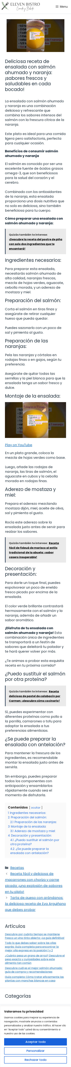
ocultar (35, 808)
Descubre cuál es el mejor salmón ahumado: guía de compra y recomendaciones (33, 970)
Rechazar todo (36, 1060)
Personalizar (35, 1051)
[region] (35, 1036)
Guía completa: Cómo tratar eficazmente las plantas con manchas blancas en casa (34, 979)
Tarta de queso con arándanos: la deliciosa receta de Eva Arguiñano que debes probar (35, 903)
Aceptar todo (35, 1042)
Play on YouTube (18, 445)
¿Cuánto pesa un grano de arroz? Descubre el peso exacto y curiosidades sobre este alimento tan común (35, 959)
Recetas (17, 867)
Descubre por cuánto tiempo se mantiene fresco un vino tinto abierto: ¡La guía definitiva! (34, 936)
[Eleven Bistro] (21, 6)
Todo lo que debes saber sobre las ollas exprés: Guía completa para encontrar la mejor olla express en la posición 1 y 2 (32, 946)
